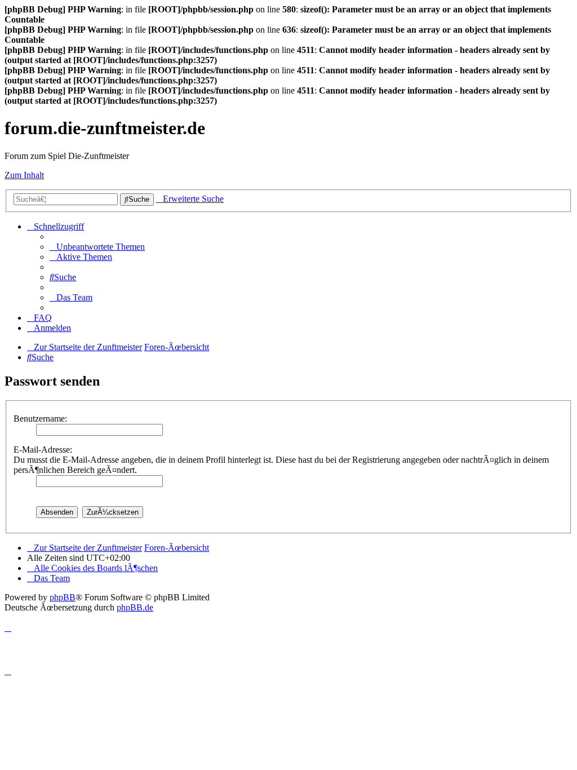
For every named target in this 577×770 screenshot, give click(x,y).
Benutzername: (40, 418)
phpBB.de (135, 607)
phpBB (63, 597)
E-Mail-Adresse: (43, 449)
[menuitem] (97, 246)
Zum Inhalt (24, 175)
